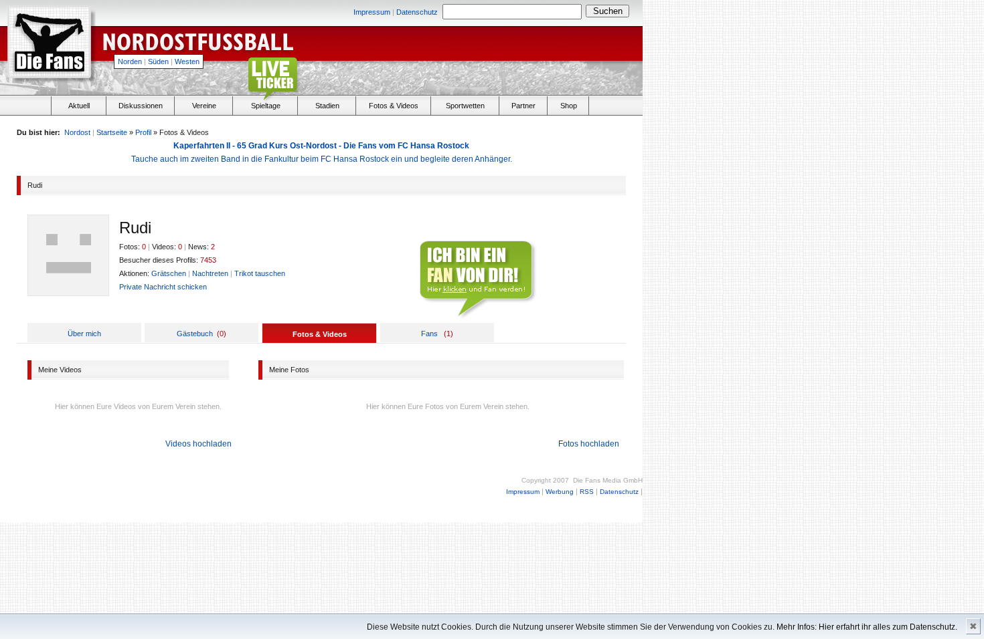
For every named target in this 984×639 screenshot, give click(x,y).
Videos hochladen (198, 444)
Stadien (327, 106)
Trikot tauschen (259, 273)
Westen (187, 61)
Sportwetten (465, 106)
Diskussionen (140, 106)
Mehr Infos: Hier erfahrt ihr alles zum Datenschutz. (866, 627)
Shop (568, 106)
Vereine (204, 106)
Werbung (560, 491)
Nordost (77, 132)
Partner (523, 106)
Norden (130, 61)
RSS (587, 491)
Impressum (371, 12)
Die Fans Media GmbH (608, 480)
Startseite (111, 132)
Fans (429, 334)
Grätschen (168, 273)
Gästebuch (195, 334)
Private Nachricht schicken (163, 287)
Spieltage (265, 106)
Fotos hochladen (588, 444)
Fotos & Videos (393, 106)
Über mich (84, 334)
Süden (158, 61)
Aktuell (79, 106)
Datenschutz (417, 12)
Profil (143, 132)
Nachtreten (210, 273)
